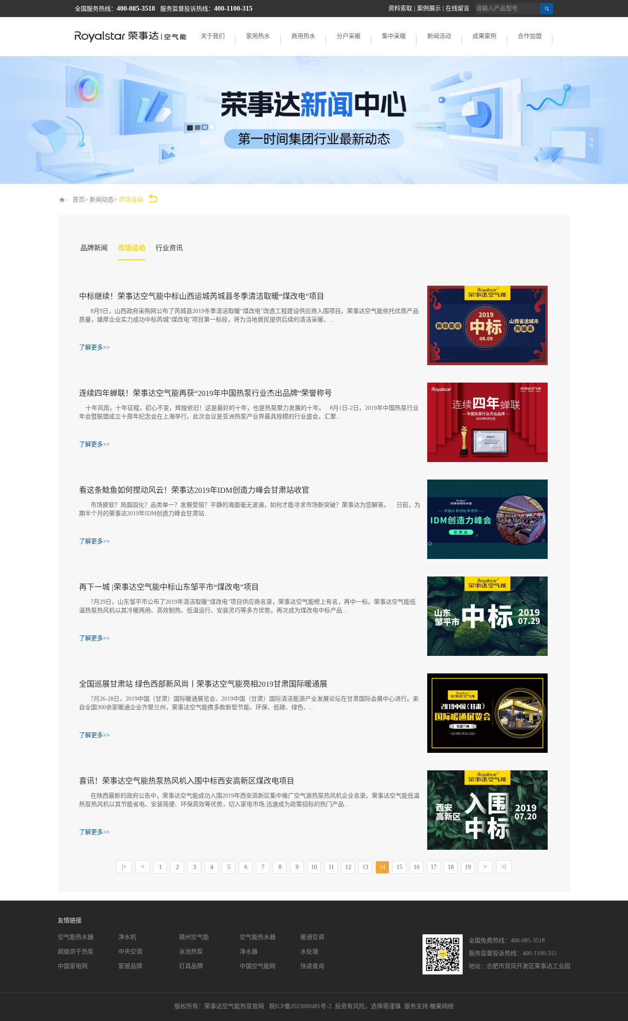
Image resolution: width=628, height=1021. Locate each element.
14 (382, 867)
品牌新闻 (94, 248)
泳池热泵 (191, 951)
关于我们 (213, 36)
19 (468, 867)
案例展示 (429, 8)
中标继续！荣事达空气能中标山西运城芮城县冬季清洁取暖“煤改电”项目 (201, 296)
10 (314, 867)
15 (399, 867)
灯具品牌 (191, 966)
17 (434, 867)
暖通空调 (312, 937)
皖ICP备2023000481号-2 (300, 1006)
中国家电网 (73, 966)
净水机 (127, 937)
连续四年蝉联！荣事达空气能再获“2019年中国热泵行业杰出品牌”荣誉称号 (205, 393)
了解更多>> (94, 347)
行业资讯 (169, 248)
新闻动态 (102, 199)
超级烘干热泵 (76, 951)
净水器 (249, 951)
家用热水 (258, 36)
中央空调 (130, 951)
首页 (79, 199)
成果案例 (484, 36)
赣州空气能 (194, 937)
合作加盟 (530, 36)
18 (451, 867)
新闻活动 (439, 36)
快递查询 (312, 966)
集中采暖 (394, 36)
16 (417, 867)
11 (331, 867)
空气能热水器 (76, 937)
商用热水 (303, 36)
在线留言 (458, 8)
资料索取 (400, 8)
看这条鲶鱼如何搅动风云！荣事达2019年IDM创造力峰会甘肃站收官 (194, 490)
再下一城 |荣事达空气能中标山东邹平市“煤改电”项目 (169, 587)
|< (124, 866)
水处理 (309, 951)
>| (504, 866)
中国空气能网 (258, 966)
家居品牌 (130, 966)
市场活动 (131, 248)
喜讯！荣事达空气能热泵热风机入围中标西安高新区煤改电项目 (186, 781)
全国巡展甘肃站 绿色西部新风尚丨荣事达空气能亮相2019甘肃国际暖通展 (203, 684)
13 (365, 867)
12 (348, 867)
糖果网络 (442, 1006)
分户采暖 (349, 36)
